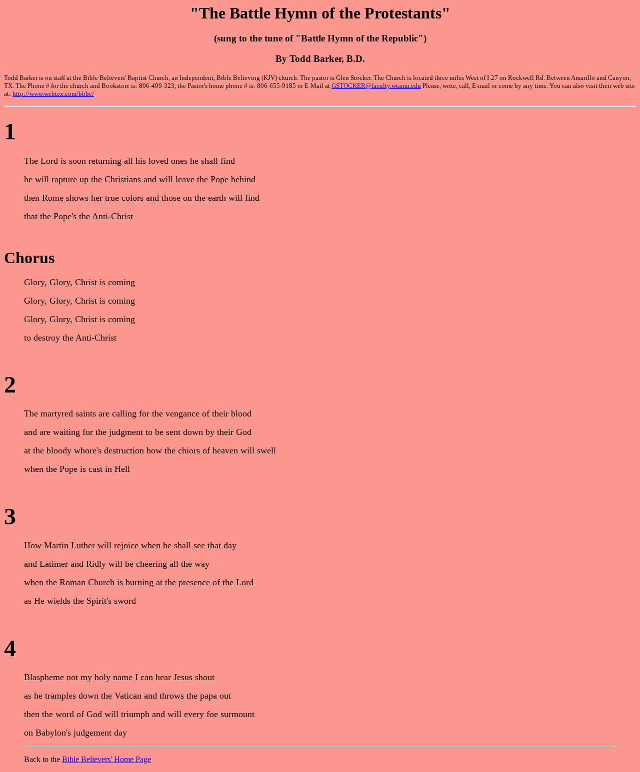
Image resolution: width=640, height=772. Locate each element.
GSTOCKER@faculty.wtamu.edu (376, 85)
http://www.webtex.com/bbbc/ (53, 93)
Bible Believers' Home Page (106, 759)
